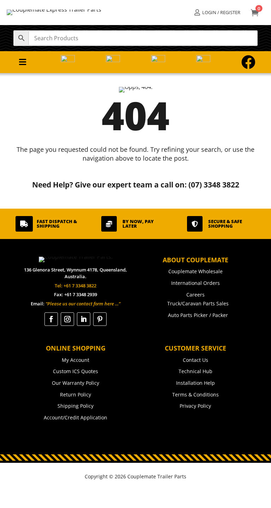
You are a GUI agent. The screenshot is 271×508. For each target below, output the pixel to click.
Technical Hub (195, 371)
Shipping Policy (76, 405)
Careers (195, 294)
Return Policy (75, 394)
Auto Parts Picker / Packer (198, 315)
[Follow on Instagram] (67, 319)
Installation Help (195, 382)
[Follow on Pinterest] (100, 319)
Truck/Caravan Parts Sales (198, 303)
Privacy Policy (195, 405)
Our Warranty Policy (75, 382)
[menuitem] (217, 12)
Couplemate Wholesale (195, 271)
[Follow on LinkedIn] (83, 319)
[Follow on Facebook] (51, 319)
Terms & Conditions (195, 394)
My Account (75, 360)
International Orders (195, 283)
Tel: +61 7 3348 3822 (75, 285)
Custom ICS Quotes (75, 371)
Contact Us (195, 360)
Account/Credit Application (75, 417)
